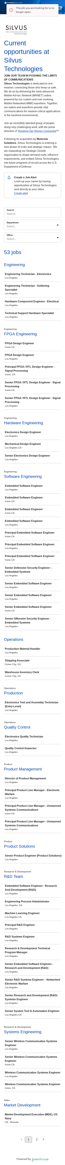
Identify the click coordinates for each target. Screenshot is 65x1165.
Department (12, 222)
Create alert (21, 193)
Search (10, 210)
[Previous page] (21, 1139)
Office (10, 235)
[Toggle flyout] (58, 225)
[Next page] (43, 1139)
